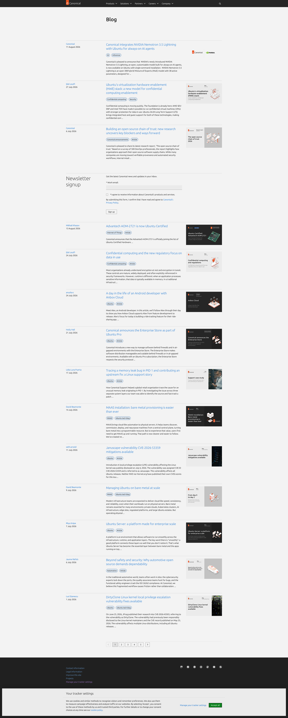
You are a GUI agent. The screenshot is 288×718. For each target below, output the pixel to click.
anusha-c (70, 292)
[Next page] (147, 644)
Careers (152, 3)
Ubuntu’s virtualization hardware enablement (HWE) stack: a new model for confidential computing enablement (136, 88)
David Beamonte (73, 407)
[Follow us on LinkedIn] (194, 668)
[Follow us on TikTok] (207, 668)
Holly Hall (70, 329)
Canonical (70, 44)
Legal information (74, 671)
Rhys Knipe (71, 523)
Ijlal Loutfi (70, 84)
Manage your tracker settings (79, 682)
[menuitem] (111, 3)
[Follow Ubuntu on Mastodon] (181, 668)
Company (166, 3)
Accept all (215, 705)
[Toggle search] (220, 3)
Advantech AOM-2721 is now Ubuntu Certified (137, 226)
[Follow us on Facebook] (187, 668)
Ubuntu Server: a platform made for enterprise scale (141, 524)
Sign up (111, 212)
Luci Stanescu (72, 596)
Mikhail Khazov (72, 225)
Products (110, 3)
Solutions (124, 3)
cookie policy (97, 710)
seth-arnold (71, 447)
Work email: (113, 182)
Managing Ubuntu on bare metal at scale (133, 487)
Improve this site (73, 675)
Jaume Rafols (72, 559)
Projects (69, 678)
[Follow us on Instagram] (200, 668)
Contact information (75, 668)
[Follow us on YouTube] (213, 668)
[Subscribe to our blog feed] (220, 668)
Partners (139, 3)
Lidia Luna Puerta (73, 370)
